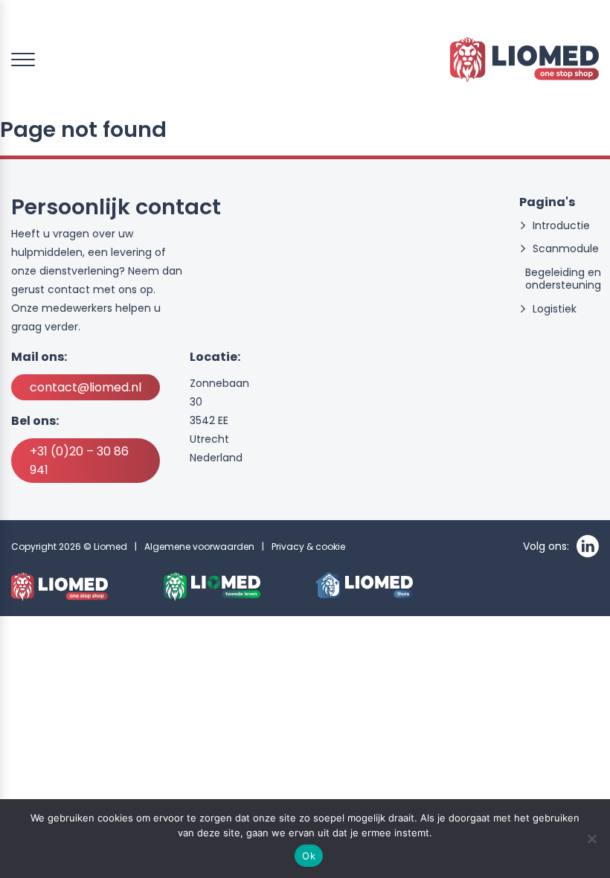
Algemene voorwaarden (199, 546)
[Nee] (591, 838)
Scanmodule (566, 249)
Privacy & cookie (308, 546)
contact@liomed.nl (85, 387)
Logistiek (555, 309)
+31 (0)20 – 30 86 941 (79, 460)
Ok (308, 856)
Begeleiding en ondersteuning (563, 279)
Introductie (561, 226)
